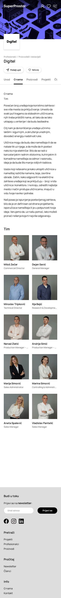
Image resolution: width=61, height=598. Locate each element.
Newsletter (10, 566)
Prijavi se (47, 510)
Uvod (7, 79)
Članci (7, 571)
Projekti (46, 79)
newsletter (24, 503)
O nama (18, 79)
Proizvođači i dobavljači (30, 56)
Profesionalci (10, 56)
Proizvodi (32, 79)
